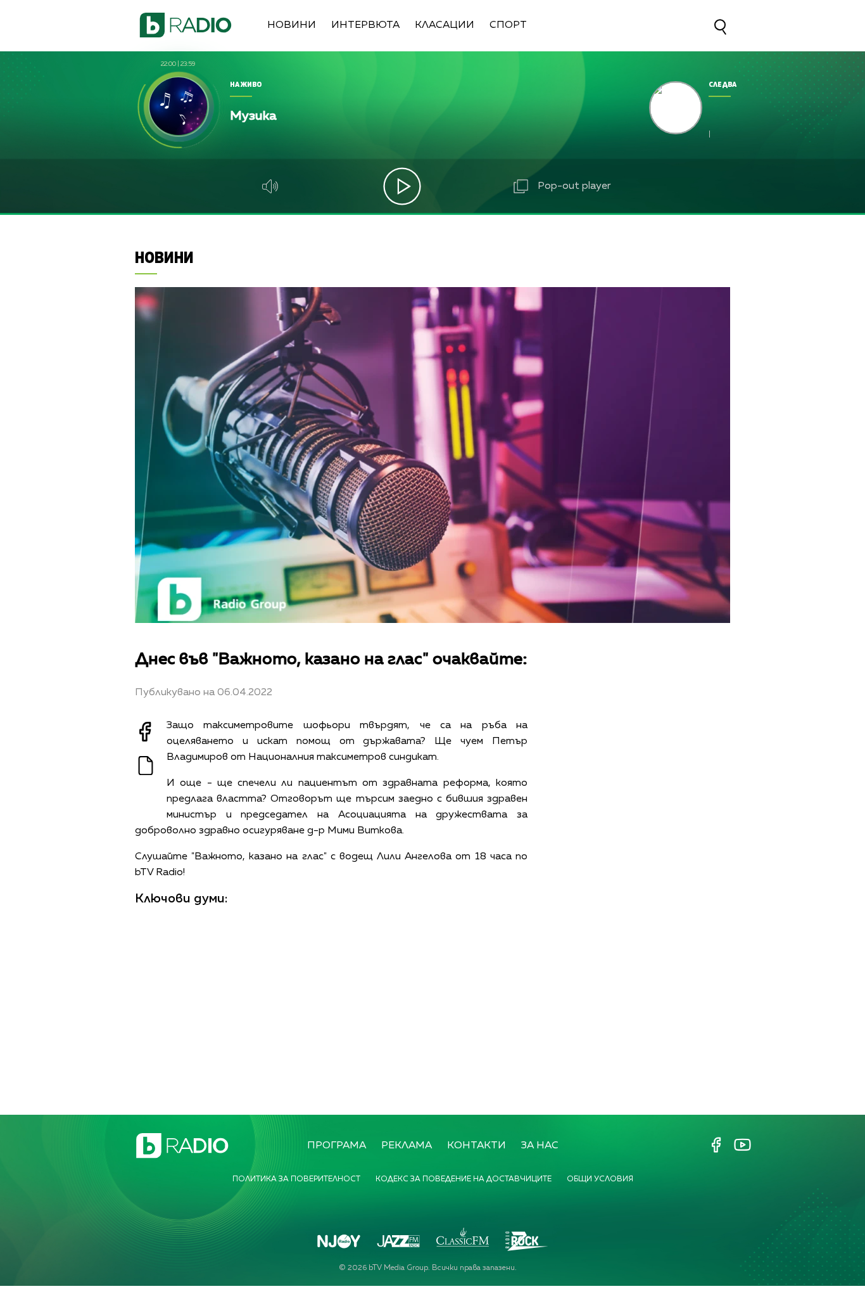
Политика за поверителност (296, 1179)
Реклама (406, 1146)
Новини (291, 25)
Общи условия (600, 1179)
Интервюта (365, 25)
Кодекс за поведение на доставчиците (464, 1179)
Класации (444, 25)
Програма (336, 1146)
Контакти (476, 1146)
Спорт (508, 25)
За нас (540, 1146)
